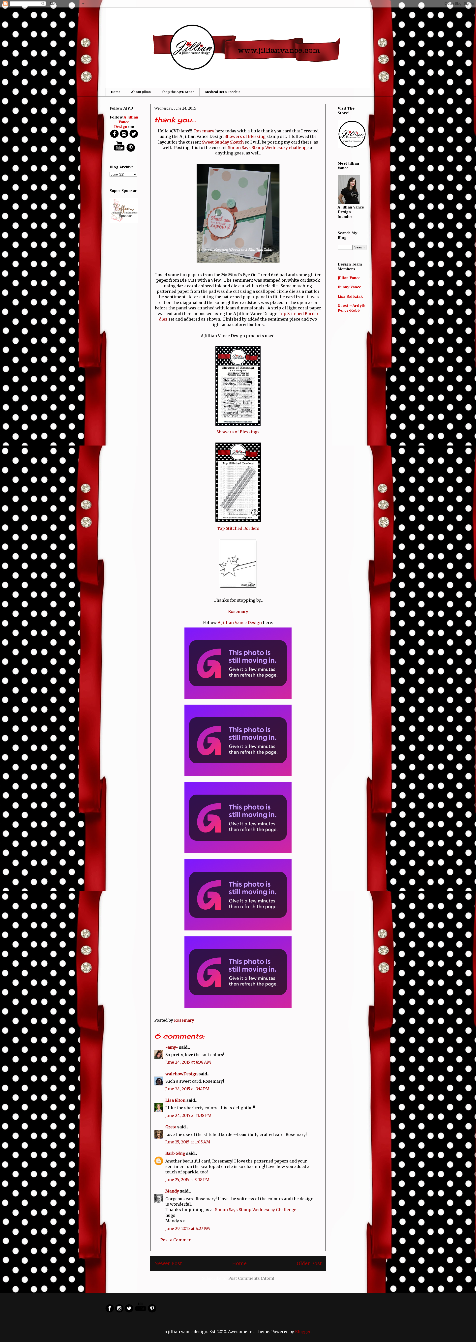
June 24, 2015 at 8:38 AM (188, 1062)
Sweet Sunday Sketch (223, 142)
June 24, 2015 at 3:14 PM (187, 1088)
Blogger (303, 1331)
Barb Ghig (175, 1153)
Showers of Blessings (238, 431)
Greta (170, 1126)
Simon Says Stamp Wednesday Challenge (255, 1209)
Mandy (172, 1191)
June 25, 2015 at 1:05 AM (187, 1141)
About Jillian (141, 92)
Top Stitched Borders (238, 528)
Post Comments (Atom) (251, 1278)
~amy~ (171, 1047)
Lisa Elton (175, 1100)
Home (115, 92)
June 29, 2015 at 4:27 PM (187, 1228)
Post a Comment (176, 1239)
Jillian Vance (349, 278)
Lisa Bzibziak (350, 297)
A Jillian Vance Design (240, 622)
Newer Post (168, 1263)
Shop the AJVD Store (177, 92)
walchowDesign (181, 1073)
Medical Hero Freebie (222, 92)
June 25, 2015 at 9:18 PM (187, 1179)
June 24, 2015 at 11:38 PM (188, 1115)
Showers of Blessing (245, 136)
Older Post (309, 1263)
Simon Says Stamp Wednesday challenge (268, 147)
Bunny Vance (349, 287)
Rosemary (204, 130)
